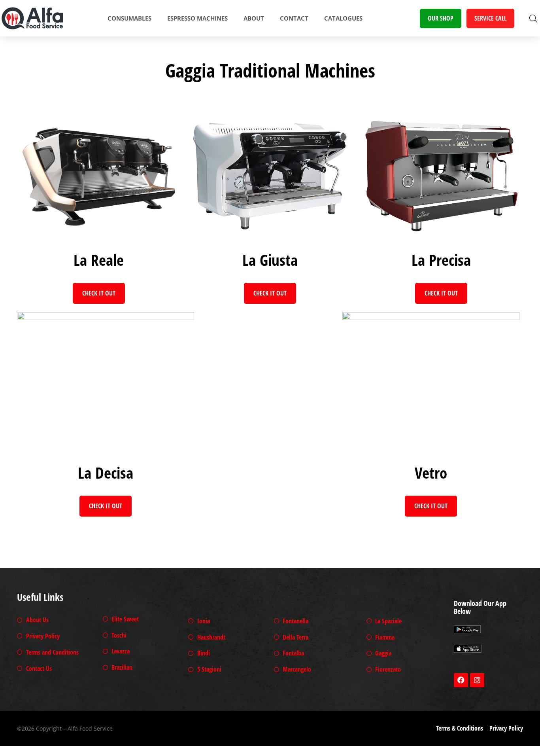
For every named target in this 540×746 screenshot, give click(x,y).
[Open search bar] (533, 18)
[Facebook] (461, 680)
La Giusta (270, 259)
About (254, 18)
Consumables (129, 18)
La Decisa (105, 472)
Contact (294, 18)
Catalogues (343, 18)
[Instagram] (477, 680)
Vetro (431, 472)
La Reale (99, 259)
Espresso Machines (197, 18)
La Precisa (441, 259)
